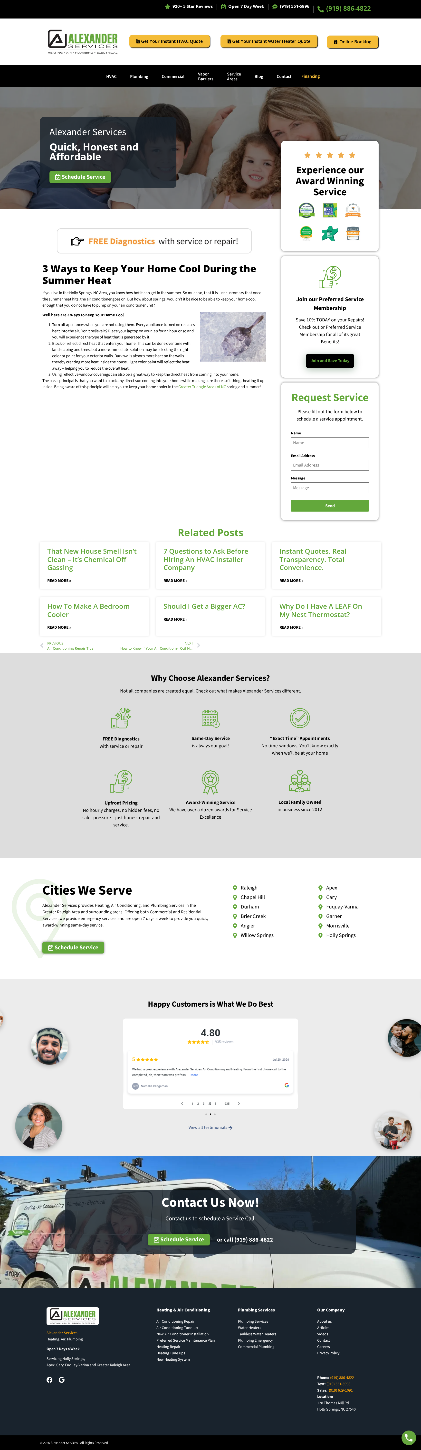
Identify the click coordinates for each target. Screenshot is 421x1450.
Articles (323, 1327)
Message (298, 478)
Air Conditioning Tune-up (177, 1327)
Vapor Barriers (205, 76)
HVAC (111, 77)
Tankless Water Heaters (257, 1334)
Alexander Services (87, 132)
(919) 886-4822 (348, 8)
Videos (322, 1334)
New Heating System (173, 1359)
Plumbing (139, 77)
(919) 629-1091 (341, 1390)
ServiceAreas (234, 76)
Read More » (59, 581)
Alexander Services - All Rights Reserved (79, 1443)
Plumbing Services (253, 1321)
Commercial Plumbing (256, 1346)
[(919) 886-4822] (320, 9)
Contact (284, 77)
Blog (259, 77)
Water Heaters (249, 1327)
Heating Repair (168, 1346)
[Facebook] (50, 1380)
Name (296, 433)
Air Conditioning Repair (175, 1321)
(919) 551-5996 (294, 6)
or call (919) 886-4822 (245, 1239)
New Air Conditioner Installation (182, 1334)
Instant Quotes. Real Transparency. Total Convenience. (312, 559)
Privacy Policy (328, 1353)
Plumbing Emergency (255, 1340)
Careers (323, 1346)
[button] (206, 1114)
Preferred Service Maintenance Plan (185, 1340)
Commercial (173, 77)
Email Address (303, 456)
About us (324, 1321)
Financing (310, 76)
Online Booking (355, 42)
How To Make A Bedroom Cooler (88, 610)
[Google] (61, 1380)
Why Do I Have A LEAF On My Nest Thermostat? (320, 610)
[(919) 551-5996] (274, 6)
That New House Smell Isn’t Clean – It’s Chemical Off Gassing (92, 559)
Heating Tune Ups (170, 1353)
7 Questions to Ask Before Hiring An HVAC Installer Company (205, 559)
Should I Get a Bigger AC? (204, 606)
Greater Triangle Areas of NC (202, 387)
